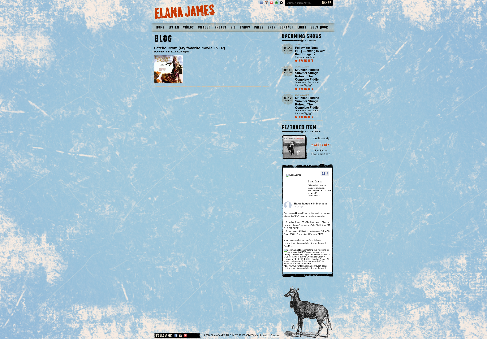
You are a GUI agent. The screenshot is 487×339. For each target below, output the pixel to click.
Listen (174, 27)
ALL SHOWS (310, 41)
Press (258, 27)
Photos (220, 27)
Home (160, 27)
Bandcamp (281, 2)
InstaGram (266, 2)
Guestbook (319, 27)
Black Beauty (321, 137)
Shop (271, 27)
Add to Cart (322, 145)
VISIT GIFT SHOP (313, 132)
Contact (286, 27)
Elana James (302, 203)
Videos (188, 27)
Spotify (276, 2)
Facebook (261, 2)
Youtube (271, 2)
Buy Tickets (306, 61)
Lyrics (245, 27)
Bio (233, 27)
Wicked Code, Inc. (271, 335)
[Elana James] (296, 175)
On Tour (204, 27)
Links (301, 27)
